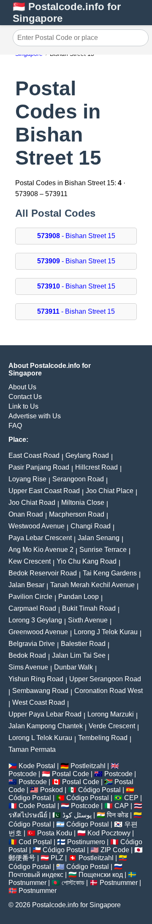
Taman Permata (32, 749)
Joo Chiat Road (31, 502)
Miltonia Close (82, 502)
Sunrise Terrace (103, 549)
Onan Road (25, 514)
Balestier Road (83, 643)
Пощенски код (101, 874)
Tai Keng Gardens (110, 573)
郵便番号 (21, 857)
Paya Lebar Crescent (40, 537)
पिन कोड (117, 815)
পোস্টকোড (73, 882)
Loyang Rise (27, 479)
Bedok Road (27, 655)
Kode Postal (37, 765)
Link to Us (23, 406)
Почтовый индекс (35, 874)
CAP (121, 805)
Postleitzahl (88, 765)
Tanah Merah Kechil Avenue (92, 584)
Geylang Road (87, 455)
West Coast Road (38, 702)
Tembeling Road (103, 737)
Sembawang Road (40, 690)
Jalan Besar (26, 584)
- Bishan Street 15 (76, 235)
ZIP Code (114, 849)
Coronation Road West (108, 690)
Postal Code (70, 773)
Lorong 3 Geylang (35, 620)
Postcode (22, 773)
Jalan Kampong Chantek (45, 726)
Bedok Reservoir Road (42, 573)
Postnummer (27, 882)
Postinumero (86, 841)
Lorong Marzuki (110, 714)
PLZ (57, 857)
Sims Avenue (28, 667)
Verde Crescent (112, 726)
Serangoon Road (78, 479)
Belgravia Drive (31, 643)
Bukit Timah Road (89, 608)
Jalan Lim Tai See (79, 655)
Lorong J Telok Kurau (106, 631)
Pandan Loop (78, 596)
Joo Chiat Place (109, 490)
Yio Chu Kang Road (87, 561)
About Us (22, 387)
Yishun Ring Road (35, 678)
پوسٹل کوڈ (77, 815)
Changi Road (91, 526)
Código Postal (99, 789)
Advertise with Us (34, 416)
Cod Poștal (35, 841)
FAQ (15, 425)
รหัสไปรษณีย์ (27, 815)
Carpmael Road (32, 608)
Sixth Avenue (88, 620)
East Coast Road (34, 455)
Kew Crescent (29, 561)
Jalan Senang (98, 537)
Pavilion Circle (30, 596)
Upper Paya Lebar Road (44, 714)
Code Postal (37, 805)
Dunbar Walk (73, 667)
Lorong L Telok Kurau (40, 737)
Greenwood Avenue (38, 631)
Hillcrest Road (96, 467)
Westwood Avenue (36, 526)
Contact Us (25, 396)
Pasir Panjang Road (38, 467)
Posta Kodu (54, 833)
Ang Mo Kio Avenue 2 (40, 549)
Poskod (51, 789)
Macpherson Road (76, 514)
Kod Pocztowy (108, 833)
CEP (131, 797)
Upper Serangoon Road (105, 678)
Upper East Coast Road (44, 490)
